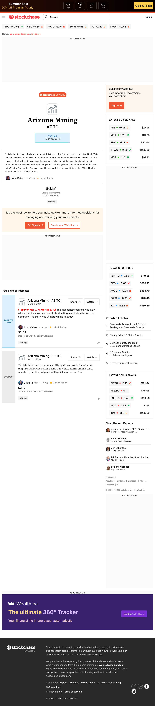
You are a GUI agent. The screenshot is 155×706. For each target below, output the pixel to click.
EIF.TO (118, 383)
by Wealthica (139, 490)
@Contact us (53, 687)
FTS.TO (117, 390)
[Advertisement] (77, 61)
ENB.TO (119, 398)
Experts (64, 682)
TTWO (119, 149)
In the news (100, 682)
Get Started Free (133, 613)
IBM (117, 412)
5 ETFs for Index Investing (124, 363)
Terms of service (72, 691)
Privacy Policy (54, 691)
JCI (96, 26)
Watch (90, 301)
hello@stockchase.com (58, 675)
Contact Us (132, 481)
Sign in (115, 105)
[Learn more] (98, 343)
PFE (117, 127)
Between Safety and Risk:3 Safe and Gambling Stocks (125, 344)
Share (73, 301)
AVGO (55, 26)
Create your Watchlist (63, 225)
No (33, 178)
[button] (17, 178)
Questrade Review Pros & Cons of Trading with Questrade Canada (128, 326)
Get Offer (143, 6)
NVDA (118, 26)
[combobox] (76, 17)
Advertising (114, 682)
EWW (76, 26)
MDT (117, 135)
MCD (118, 405)
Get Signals (33, 225)
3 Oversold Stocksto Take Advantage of (121, 354)
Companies (52, 682)
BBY (117, 142)
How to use (120, 481)
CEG (33, 26)
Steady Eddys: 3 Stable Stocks (126, 335)
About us (109, 481)
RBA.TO (11, 26)
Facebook (110, 485)
